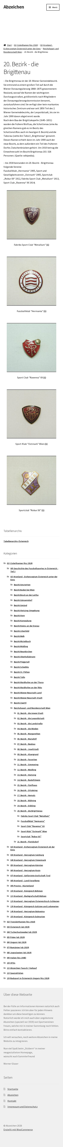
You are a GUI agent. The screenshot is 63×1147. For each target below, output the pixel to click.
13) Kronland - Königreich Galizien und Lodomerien (34, 906)
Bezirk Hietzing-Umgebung (26, 610)
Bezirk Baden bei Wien (24, 589)
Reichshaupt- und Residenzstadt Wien (32, 708)
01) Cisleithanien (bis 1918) (26, 45)
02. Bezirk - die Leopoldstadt (30, 718)
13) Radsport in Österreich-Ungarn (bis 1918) (28, 978)
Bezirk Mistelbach (22, 641)
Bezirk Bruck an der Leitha (26, 595)
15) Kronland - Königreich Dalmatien (27, 916)
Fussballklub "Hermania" (33, 821)
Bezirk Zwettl (20, 702)
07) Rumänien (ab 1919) (18, 947)
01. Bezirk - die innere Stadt (30, 713)
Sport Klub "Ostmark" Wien (34, 831)
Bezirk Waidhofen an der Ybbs (28, 687)
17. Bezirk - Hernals (26, 795)
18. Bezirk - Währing (26, 800)
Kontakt (11, 1100)
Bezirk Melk (19, 636)
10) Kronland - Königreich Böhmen (26, 891)
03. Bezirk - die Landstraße (30, 723)
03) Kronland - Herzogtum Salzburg (27, 855)
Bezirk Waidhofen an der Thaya (29, 682)
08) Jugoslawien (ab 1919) (19, 952)
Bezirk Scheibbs (21, 667)
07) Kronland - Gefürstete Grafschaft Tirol (30, 875)
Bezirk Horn (19, 615)
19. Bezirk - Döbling (26, 805)
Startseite (12, 1088)
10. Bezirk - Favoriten (27, 759)
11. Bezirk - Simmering (27, 764)
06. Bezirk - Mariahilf (27, 738)
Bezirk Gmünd (20, 605)
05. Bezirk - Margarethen (28, 733)
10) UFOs (11, 963)
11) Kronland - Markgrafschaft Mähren (28, 896)
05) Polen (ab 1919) (16, 937)
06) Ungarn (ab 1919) (16, 942)
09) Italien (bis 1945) (16, 957)
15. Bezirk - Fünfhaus (27, 785)
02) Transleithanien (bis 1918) (21, 921)
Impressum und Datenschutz (22, 1106)
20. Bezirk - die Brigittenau (29, 810)
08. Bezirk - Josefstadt (28, 749)
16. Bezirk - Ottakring (27, 790)
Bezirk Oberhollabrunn (24, 656)
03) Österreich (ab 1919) (18, 927)
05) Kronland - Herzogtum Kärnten (26, 865)
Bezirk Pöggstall (22, 661)
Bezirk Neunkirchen (23, 651)
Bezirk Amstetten (22, 584)
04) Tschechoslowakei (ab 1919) (22, 932)
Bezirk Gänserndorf (23, 600)
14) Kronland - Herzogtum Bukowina (27, 911)
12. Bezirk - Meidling (26, 769)
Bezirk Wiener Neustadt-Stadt (28, 697)
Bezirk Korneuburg (22, 620)
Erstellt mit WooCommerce (18, 1129)
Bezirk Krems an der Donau (26, 625)
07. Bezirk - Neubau (26, 744)
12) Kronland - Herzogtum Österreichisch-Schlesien (34, 901)
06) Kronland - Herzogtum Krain (25, 870)
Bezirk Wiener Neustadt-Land (28, 692)
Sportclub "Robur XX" (31, 836)
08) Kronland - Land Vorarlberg (24, 880)
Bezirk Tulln (19, 677)
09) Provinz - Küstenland (22, 885)
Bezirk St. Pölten (22, 672)
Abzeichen (14, 7)
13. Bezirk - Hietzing (26, 774)
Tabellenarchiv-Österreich (16, 541)
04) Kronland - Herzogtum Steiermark (28, 860)
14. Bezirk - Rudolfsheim (28, 780)
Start (9, 45)
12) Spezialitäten (15, 973)
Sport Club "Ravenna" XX (33, 826)
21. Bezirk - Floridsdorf (28, 841)
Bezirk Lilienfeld (21, 631)
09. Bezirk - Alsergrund (27, 754)
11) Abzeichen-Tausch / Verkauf (22, 968)
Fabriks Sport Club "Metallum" (35, 816)
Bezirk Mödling (21, 646)
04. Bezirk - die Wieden (27, 728)
